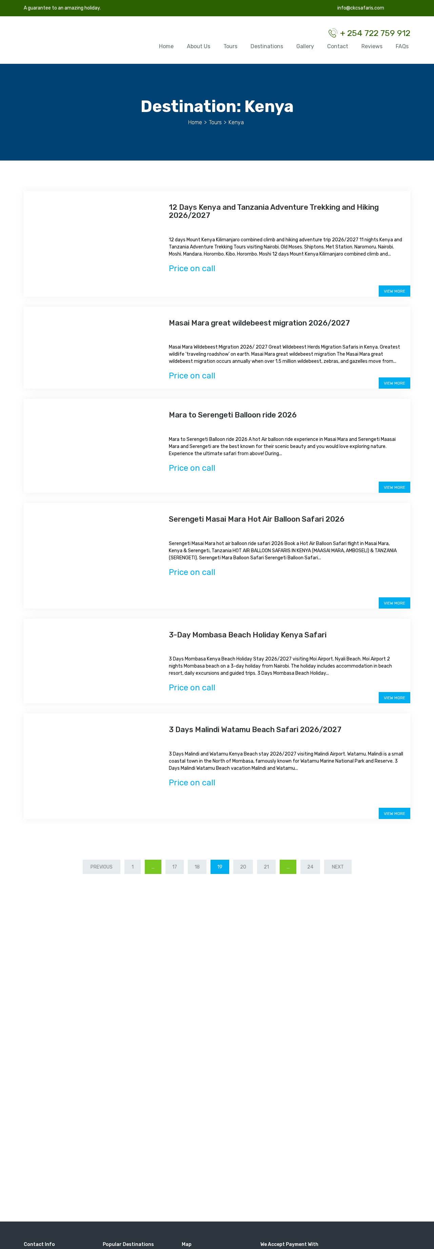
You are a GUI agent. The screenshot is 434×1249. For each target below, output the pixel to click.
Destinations (267, 46)
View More (394, 291)
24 (310, 867)
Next (338, 867)
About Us (198, 46)
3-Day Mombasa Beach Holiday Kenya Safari (248, 634)
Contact (337, 46)
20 (243, 867)
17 (174, 867)
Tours (230, 46)
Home (166, 46)
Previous (102, 867)
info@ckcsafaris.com (360, 8)
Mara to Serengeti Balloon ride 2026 (233, 415)
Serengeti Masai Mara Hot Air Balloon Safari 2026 (256, 519)
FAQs (402, 46)
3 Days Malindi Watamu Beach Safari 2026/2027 (255, 729)
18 (197, 867)
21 (266, 867)
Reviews (371, 46)
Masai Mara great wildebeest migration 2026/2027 (259, 323)
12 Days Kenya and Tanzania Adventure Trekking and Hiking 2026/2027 (274, 211)
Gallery (305, 46)
